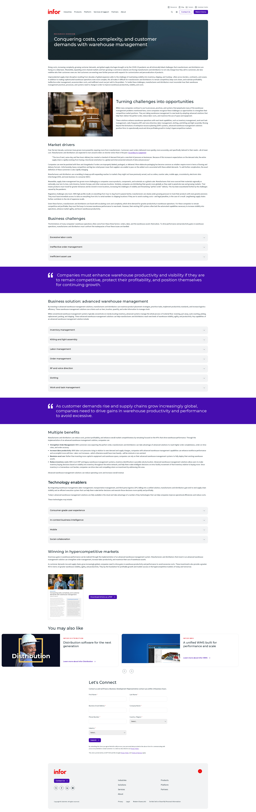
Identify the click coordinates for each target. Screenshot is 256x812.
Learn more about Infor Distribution (78, 661)
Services (121, 789)
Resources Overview (64, 34)
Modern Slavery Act (139, 802)
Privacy (120, 802)
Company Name (135, 706)
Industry (91, 728)
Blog (182, 7)
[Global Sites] (177, 12)
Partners (114, 12)
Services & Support (101, 12)
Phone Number (94, 717)
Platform (87, 12)
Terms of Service (137, 753)
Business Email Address (97, 706)
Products (78, 12)
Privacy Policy (135, 749)
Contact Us (185, 12)
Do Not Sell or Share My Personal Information (165, 802)
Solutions (122, 785)
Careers (190, 7)
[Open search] (172, 12)
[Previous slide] (124, 671)
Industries (68, 12)
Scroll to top (200, 771)
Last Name (133, 695)
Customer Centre (203, 7)
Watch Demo (200, 12)
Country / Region (135, 717)
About (123, 12)
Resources (173, 7)
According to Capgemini (137, 152)
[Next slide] (132, 671)
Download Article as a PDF (101, 597)
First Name (92, 695)
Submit (93, 740)
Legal (128, 802)
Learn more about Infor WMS (195, 658)
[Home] (54, 11)
